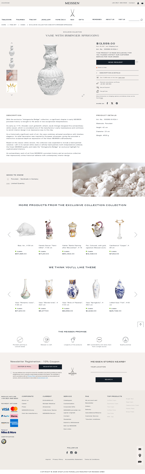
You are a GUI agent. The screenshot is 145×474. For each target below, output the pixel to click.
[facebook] (68, 452)
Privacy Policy (31, 376)
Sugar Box (130, 398)
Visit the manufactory (30, 413)
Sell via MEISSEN (70, 425)
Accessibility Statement (74, 459)
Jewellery (46, 20)
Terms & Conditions (92, 459)
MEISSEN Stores (28, 410)
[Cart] (142, 3)
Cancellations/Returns (93, 412)
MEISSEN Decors (49, 413)
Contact (132, 3)
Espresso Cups (112, 403)
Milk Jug (110, 416)
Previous (9, 234)
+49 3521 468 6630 (119, 3)
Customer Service (91, 416)
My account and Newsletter (91, 402)
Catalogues (68, 400)
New (72, 20)
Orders (87, 406)
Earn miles (67, 429)
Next (135, 234)
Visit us (121, 19)
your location (98, 367)
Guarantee (67, 419)
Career (24, 403)
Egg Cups (129, 402)
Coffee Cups (111, 400)
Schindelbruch (48, 400)
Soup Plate (130, 411)
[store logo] (72, 3)
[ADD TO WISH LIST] (137, 62)
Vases (22, 24)
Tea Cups (110, 407)
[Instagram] (72, 452)
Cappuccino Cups (132, 405)
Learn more (121, 77)
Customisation (69, 403)
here (101, 98)
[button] (11, 62)
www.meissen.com (43, 378)
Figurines (20, 20)
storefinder (5, 3)
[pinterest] (77, 452)
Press (24, 407)
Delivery (88, 409)
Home (3, 24)
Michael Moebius (49, 403)
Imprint (48, 459)
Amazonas (47, 407)
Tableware (6, 20)
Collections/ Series (50, 410)
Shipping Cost (113, 46)
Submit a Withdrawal (71, 422)
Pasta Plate (130, 408)
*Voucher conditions (92, 419)
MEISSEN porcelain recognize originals (72, 411)
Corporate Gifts (69, 407)
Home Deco (60, 20)
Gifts (81, 20)
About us (110, 19)
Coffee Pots (111, 410)
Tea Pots (110, 413)
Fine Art (33, 20)
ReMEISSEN (97, 19)
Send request (115, 62)
